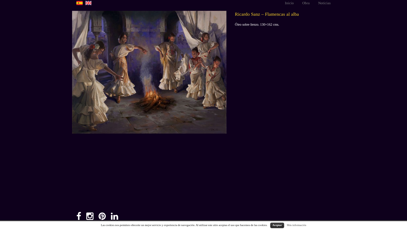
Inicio (289, 3)
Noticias (324, 3)
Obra (306, 3)
